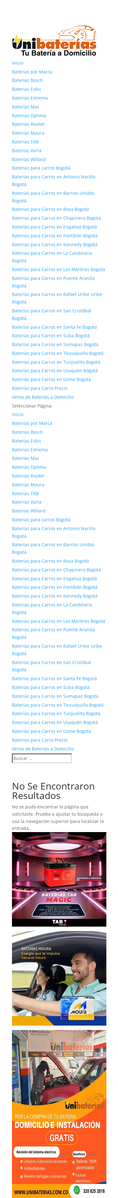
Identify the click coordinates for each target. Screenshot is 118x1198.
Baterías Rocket (28, 124)
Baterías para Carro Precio (39, 388)
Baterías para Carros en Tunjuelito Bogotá (56, 362)
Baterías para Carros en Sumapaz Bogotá (55, 344)
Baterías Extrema (30, 98)
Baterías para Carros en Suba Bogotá (51, 336)
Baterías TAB (25, 142)
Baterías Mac (25, 107)
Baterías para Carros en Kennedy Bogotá (55, 244)
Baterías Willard (29, 159)
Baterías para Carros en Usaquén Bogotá (55, 370)
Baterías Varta (27, 150)
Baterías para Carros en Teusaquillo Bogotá (58, 353)
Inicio (17, 63)
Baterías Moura (28, 133)
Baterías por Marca (32, 72)
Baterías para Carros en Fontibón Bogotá (55, 236)
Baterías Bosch (27, 80)
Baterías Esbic (27, 89)
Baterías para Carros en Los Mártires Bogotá (58, 269)
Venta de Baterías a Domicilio (43, 397)
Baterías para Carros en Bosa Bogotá (50, 209)
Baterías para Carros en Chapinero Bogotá (56, 218)
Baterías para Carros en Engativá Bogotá (54, 227)
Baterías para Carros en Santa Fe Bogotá (54, 327)
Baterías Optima (29, 116)
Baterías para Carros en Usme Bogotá (51, 379)
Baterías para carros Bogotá (41, 168)
